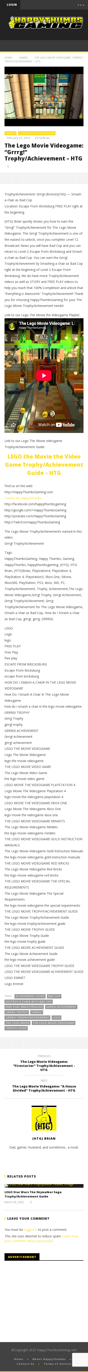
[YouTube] (47, 5)
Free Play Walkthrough (24, 1006)
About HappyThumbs (49, 1359)
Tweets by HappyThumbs (23, 498)
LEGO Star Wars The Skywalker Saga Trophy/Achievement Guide (33, 1194)
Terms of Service (57, 1363)
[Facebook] (37, 5)
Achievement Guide (30, 996)
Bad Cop (54, 996)
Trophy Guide (16, 1028)
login (12, 5)
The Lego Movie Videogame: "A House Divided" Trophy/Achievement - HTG (44, 1086)
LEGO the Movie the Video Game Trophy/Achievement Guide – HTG (44, 464)
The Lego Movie (18, 1023)
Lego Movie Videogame (37, 133)
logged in (30, 1229)
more (81, 178)
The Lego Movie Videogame (53, 1023)
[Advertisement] (42, 1301)
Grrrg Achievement (61, 1006)
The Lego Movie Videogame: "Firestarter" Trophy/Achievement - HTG (44, 1064)
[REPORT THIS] (17, 178)
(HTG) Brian (42, 138)
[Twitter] (56, 5)
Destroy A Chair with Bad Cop (29, 1001)
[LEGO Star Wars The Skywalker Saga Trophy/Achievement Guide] (44, 1186)
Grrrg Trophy (17, 1012)
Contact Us (26, 1363)
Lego (56, 1017)
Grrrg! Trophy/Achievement (27, 1017)
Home (8, 57)
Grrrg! (36, 1012)
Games (23, 57)
